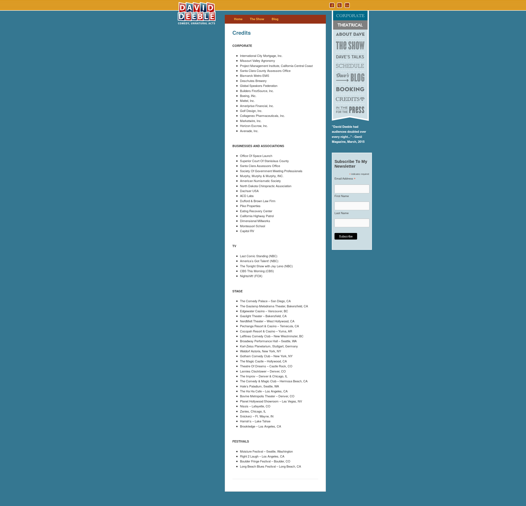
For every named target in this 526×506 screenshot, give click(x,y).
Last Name (342, 213)
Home (238, 19)
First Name (342, 196)
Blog (275, 19)
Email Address (345, 179)
